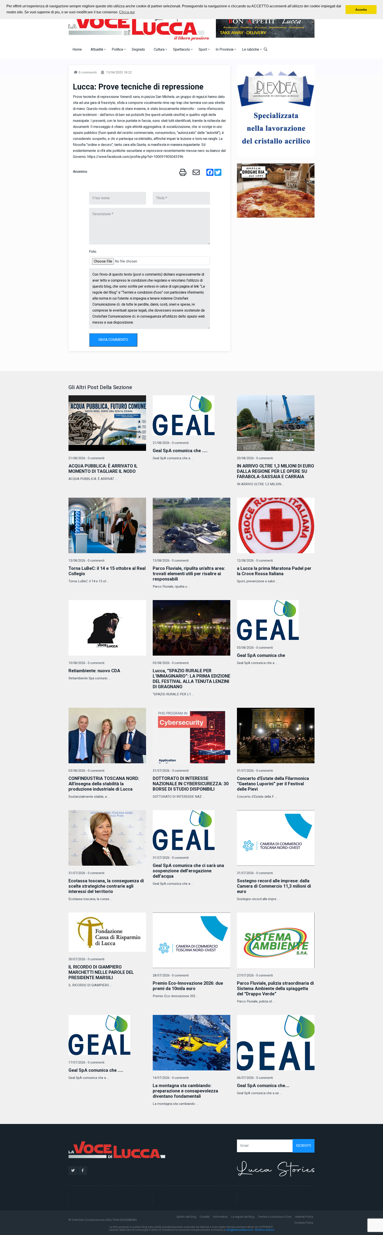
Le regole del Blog (242, 1217)
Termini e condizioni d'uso (275, 1217)
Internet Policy (304, 1217)
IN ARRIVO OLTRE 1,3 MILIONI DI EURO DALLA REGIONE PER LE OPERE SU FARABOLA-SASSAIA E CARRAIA (275, 471)
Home (77, 49)
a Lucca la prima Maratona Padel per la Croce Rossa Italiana (274, 571)
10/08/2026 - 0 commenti (86, 663)
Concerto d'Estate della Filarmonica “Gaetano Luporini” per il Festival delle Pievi (273, 783)
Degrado (138, 49)
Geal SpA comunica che (261, 655)
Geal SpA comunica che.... (263, 1085)
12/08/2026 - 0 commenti (255, 560)
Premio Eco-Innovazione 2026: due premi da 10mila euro (188, 986)
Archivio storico (264, 1230)
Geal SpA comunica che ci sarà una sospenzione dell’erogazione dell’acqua (188, 870)
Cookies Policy (303, 1223)
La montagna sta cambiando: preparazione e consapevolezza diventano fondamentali (185, 1091)
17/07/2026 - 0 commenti (86, 1062)
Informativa (220, 1217)
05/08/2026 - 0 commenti (171, 663)
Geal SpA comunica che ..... (180, 450)
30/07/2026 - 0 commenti (86, 959)
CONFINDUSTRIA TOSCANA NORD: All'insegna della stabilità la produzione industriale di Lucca (103, 783)
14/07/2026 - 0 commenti (171, 1078)
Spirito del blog (186, 1217)
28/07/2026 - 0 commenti (171, 975)
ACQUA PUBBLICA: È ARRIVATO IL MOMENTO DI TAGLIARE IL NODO (103, 469)
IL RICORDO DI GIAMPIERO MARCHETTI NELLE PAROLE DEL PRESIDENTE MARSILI (101, 972)
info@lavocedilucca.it (239, 1230)
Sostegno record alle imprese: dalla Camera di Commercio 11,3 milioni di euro (274, 886)
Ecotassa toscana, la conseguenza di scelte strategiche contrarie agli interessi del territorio (106, 886)
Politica (118, 49)
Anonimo (80, 171)
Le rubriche (251, 49)
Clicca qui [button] (127, 12)
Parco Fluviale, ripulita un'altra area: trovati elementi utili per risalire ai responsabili (189, 573)
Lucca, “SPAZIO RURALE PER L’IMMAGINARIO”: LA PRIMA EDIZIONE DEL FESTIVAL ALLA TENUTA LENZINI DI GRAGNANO (191, 679)
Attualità (97, 49)
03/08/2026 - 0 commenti (255, 647)
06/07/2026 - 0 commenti (255, 1078)
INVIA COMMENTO (113, 339)
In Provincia (225, 49)
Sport (203, 49)
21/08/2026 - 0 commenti (86, 458)
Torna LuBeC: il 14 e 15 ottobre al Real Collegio (107, 571)
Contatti (205, 1217)
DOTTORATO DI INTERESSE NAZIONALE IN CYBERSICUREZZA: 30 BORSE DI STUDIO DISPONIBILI (191, 783)
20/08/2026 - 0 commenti (255, 458)
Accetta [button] (361, 9)
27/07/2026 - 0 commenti (255, 975)
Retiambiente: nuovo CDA (94, 671)
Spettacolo (182, 49)
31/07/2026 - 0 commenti (255, 770)
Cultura (159, 49)
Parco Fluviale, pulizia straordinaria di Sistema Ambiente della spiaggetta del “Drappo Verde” (275, 988)
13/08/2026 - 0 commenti (86, 560)
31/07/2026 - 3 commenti (171, 770)
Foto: (93, 251)
